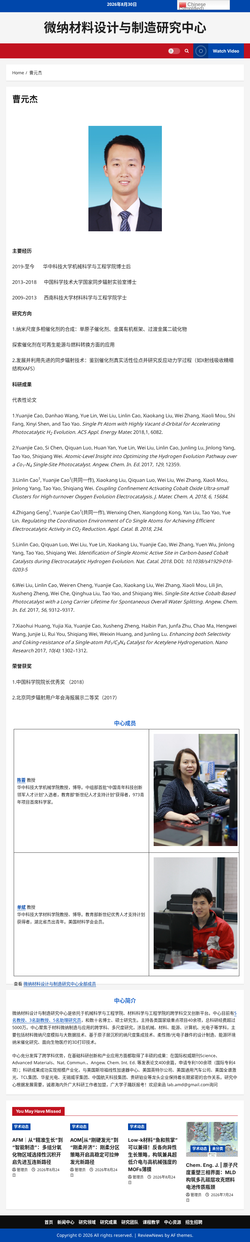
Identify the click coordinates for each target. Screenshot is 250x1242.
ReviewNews (150, 1235)
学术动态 (21, 1126)
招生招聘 (193, 1222)
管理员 (22, 1169)
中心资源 (172, 1222)
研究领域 (87, 1222)
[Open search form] (187, 51)
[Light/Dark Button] (174, 51)
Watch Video (226, 50)
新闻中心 (65, 1222)
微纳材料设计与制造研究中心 (125, 27)
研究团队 (129, 1222)
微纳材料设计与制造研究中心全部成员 (59, 984)
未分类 (217, 1148)
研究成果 (108, 1222)
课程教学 (151, 1222)
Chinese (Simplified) (192, 6)
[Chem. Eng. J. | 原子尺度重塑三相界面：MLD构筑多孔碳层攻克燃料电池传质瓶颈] (212, 1139)
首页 (49, 1222)
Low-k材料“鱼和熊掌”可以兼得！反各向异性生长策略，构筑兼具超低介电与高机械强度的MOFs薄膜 (153, 1154)
